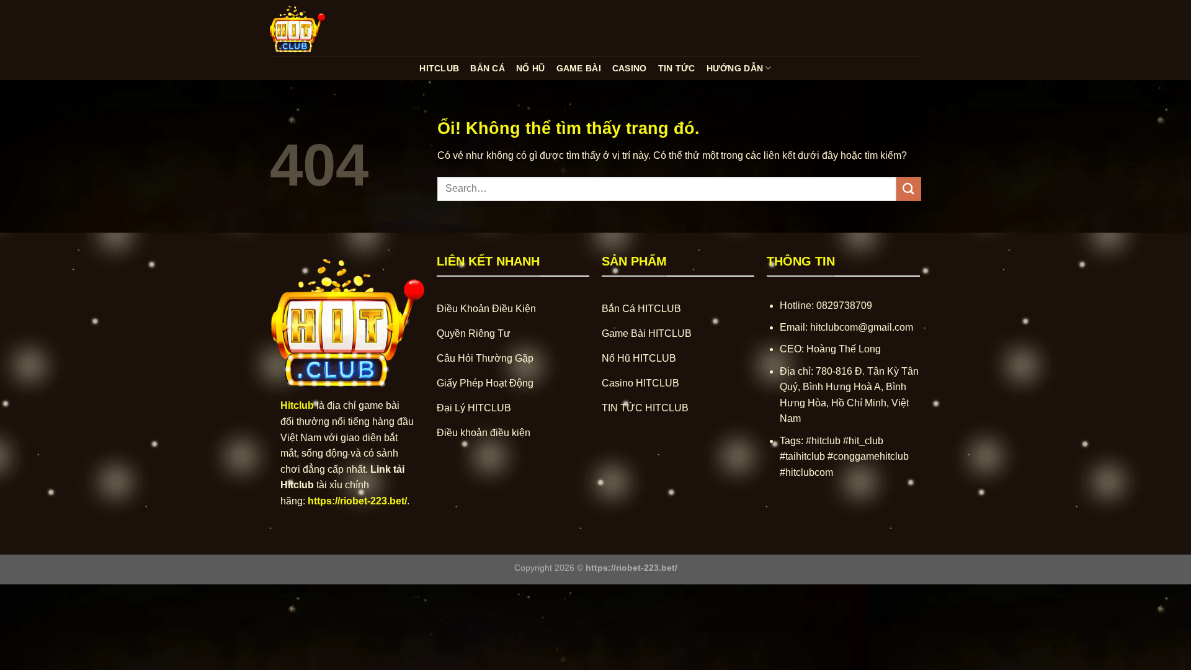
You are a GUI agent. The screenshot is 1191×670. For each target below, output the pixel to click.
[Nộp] (908, 189)
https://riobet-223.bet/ (357, 501)
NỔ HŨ (530, 68)
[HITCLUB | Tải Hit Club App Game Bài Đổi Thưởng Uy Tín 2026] (332, 28)
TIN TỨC (676, 68)
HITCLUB (439, 68)
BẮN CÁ (487, 68)
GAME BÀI (578, 68)
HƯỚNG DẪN (735, 68)
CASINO (629, 68)
